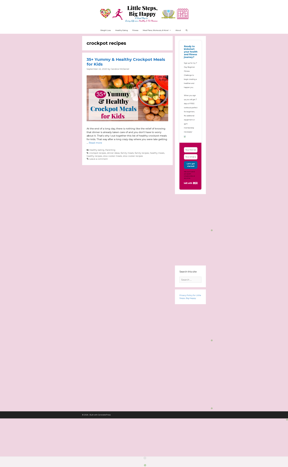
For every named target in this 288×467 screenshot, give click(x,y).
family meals (127, 153)
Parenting (110, 150)
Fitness (135, 30)
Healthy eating (96, 150)
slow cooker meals (112, 156)
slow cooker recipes (133, 156)
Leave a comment (98, 159)
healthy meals (157, 153)
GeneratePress (104, 415)
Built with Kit (190, 183)
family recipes (142, 153)
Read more (95, 142)
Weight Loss (105, 30)
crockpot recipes (97, 153)
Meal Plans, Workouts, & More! (156, 30)
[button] (190, 136)
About (178, 30)
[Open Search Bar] (186, 30)
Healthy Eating (121, 30)
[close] (145, 458)
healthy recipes (94, 156)
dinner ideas (113, 153)
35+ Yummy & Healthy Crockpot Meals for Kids (126, 62)
